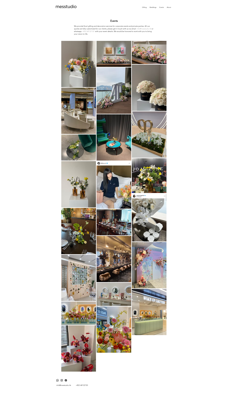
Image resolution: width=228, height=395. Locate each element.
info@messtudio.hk (63, 385)
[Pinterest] (65, 380)
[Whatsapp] (57, 380)
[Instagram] (61, 380)
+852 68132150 (82, 385)
